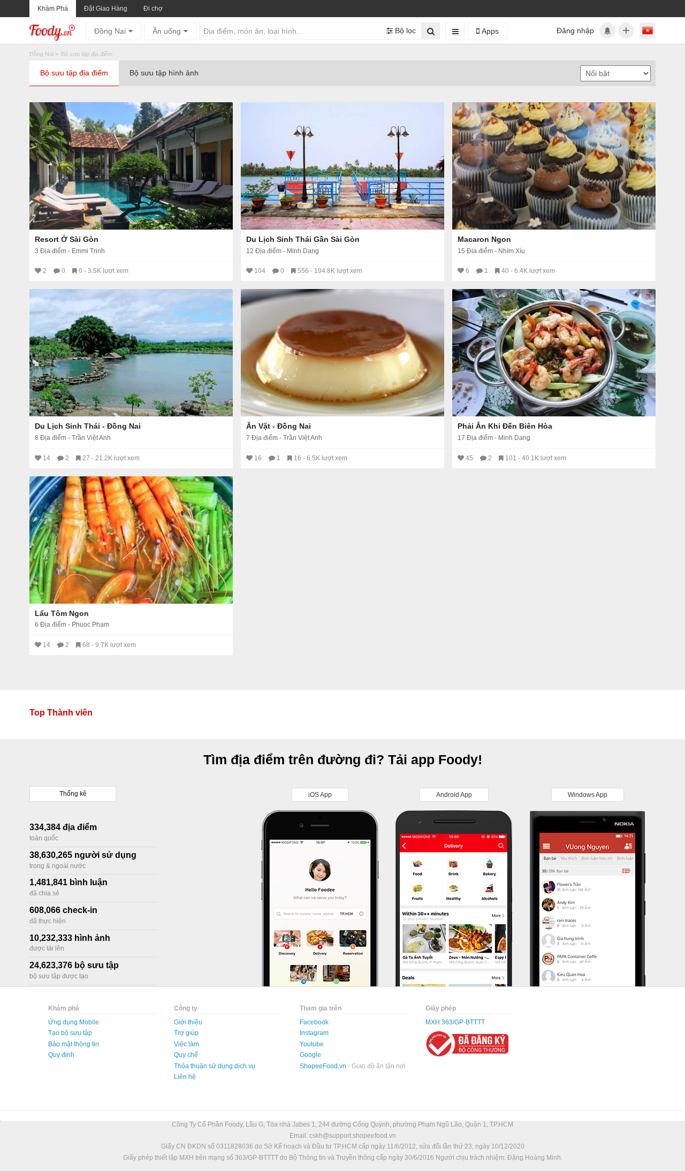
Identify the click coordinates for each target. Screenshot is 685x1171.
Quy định (61, 1055)
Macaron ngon (484, 239)
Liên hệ (185, 1077)
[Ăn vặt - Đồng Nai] (342, 352)
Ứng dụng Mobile (73, 1022)
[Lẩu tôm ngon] (131, 540)
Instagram (314, 1033)
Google (310, 1055)
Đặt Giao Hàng (105, 8)
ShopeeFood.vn (324, 1066)
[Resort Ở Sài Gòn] (131, 166)
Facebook (314, 1022)
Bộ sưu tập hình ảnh (164, 73)
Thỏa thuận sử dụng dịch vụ (214, 1066)
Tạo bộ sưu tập (70, 1033)
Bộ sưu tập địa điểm (74, 73)
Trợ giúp (186, 1033)
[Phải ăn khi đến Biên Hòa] (554, 352)
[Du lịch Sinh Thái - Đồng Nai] (131, 352)
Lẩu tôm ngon (62, 613)
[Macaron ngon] (554, 166)
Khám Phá (52, 8)
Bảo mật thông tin (73, 1044)
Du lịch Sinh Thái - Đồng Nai (88, 426)
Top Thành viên (61, 712)
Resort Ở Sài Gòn (66, 239)
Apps (489, 31)
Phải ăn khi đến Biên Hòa (505, 426)
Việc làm (186, 1044)
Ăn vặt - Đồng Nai (278, 426)
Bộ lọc (404, 30)
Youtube (312, 1044)
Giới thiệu (188, 1022)
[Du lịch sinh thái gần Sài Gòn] (342, 166)
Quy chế (186, 1055)
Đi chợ (153, 8)
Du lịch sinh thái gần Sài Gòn (303, 239)
